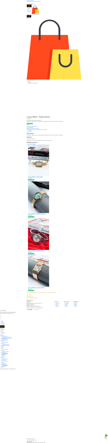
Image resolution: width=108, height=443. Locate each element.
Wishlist (57, 305)
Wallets (2, 366)
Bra (3, 355)
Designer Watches (33, 128)
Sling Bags (4, 366)
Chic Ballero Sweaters (6, 345)
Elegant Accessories (31, 129)
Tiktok (66, 305)
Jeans (2, 348)
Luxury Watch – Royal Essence (36, 250)
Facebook (66, 304)
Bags (2, 364)
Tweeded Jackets (5, 342)
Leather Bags (5, 365)
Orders (57, 304)
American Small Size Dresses (7, 338)
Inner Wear (3, 354)
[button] (30, 0)
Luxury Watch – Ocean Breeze (36, 287)
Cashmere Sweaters (6, 344)
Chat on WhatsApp (30, 123)
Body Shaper (3, 356)
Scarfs (2, 352)
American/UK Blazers (4, 339)
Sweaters (75, 304)
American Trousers (6, 351)
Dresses (75, 303)
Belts (2, 367)
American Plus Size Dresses (7, 337)
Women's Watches (44, 129)
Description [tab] (30, 130)
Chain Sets (4, 364)
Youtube (66, 306)
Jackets (2, 341)
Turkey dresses (3, 338)
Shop (28, 8)
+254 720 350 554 (32, 305)
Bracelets (4, 363)
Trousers (2, 350)
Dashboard (57, 303)
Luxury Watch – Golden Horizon (36, 213)
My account (29, 10)
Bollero (2, 345)
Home (29, 81)
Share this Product (34, 126)
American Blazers (5, 358)
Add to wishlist (29, 126)
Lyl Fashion (29, 7)
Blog (28, 9)
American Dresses (4, 336)
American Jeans (5, 349)
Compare (34, 180)
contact (29, 11)
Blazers (75, 305)
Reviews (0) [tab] (30, 131)
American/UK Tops (4, 340)
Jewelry (29, 82)
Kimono (2, 346)
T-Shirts (75, 306)
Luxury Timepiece (38, 129)
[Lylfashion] (29, 5)
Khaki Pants (4, 352)
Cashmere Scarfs (5, 353)
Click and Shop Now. (38, 1)
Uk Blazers (4, 359)
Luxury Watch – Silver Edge (35, 177)
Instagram (66, 303)
